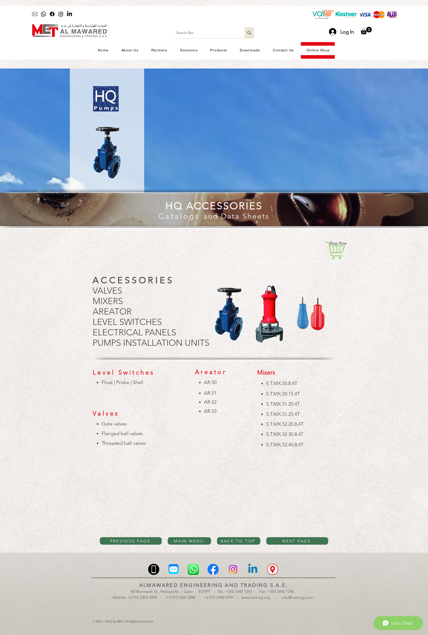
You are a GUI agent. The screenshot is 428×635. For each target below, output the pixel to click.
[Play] (181, 14)
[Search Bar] (249, 32)
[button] (366, 30)
